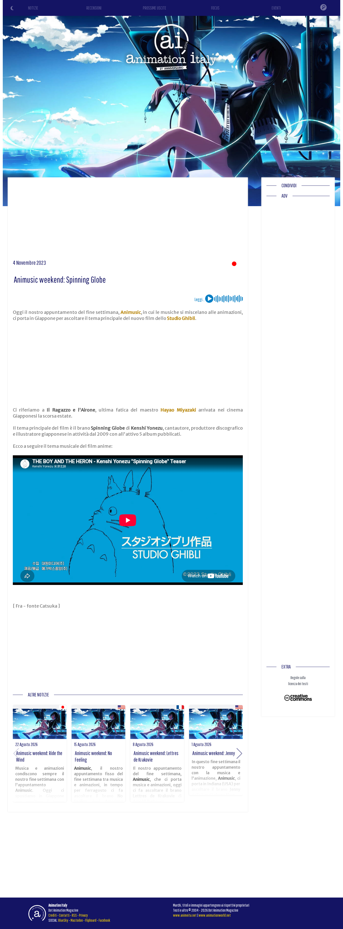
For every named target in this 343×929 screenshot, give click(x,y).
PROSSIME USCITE (154, 8)
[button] (239, 753)
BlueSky (63, 920)
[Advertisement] (128, 220)
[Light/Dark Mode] (12, 9)
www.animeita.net (185, 915)
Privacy (83, 915)
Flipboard (90, 920)
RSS (74, 915)
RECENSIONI (93, 8)
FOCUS (215, 8)
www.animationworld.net (215, 915)
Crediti (52, 915)
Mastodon (77, 920)
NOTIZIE (33, 8)
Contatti (64, 915)
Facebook (104, 920)
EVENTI (276, 8)
